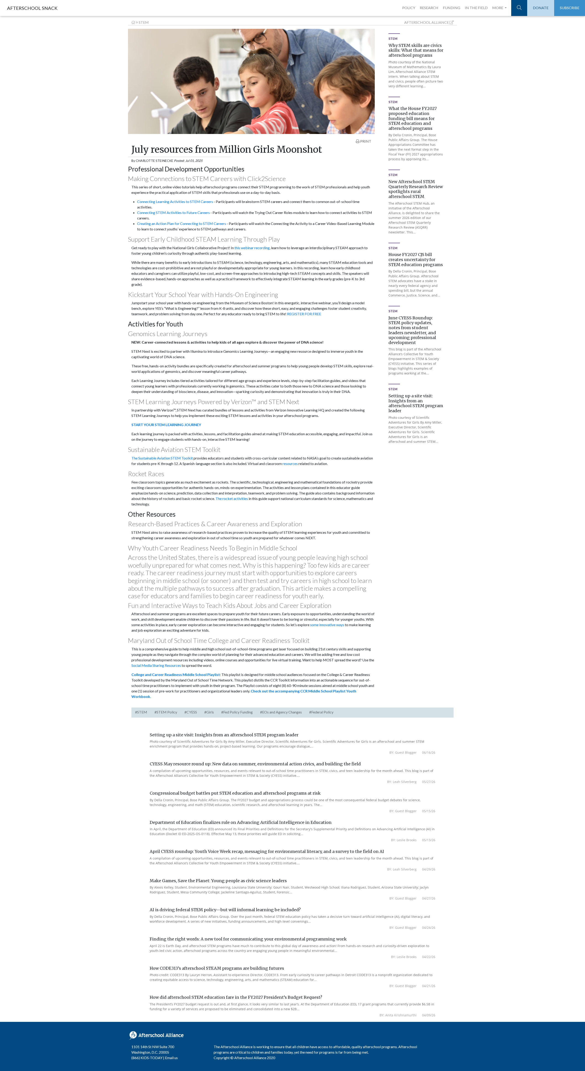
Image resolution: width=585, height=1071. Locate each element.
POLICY (408, 7)
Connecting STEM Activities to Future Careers (173, 212)
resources (290, 463)
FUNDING (451, 7)
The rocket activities (231, 498)
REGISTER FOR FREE (304, 314)
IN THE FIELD (476, 7)
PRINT (365, 141)
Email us (171, 1057)
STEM (144, 22)
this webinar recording (252, 248)
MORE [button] (498, 7)
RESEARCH (429, 7)
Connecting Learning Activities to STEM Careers (175, 201)
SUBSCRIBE (569, 7)
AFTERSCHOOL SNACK (32, 8)
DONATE (540, 7)
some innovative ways (327, 624)
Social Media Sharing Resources (156, 665)
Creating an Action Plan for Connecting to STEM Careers (181, 223)
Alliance (426, 22)
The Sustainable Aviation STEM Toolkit (162, 458)
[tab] (141, 713)
